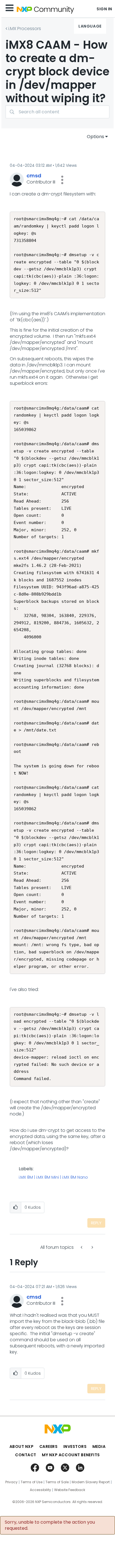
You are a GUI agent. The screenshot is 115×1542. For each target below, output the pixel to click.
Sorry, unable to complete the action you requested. (50, 1525)
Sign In (104, 9)
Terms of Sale (57, 1482)
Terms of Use (31, 1482)
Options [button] (95, 136)
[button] (62, 180)
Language (89, 26)
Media (99, 1446)
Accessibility (40, 1490)
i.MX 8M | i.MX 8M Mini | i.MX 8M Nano (53, 1177)
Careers (48, 1446)
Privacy (11, 1482)
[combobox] (57, 111)
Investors (75, 1446)
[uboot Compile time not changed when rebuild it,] (82, 1247)
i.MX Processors (24, 28)
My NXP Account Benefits (71, 1455)
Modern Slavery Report (91, 1482)
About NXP (21, 1446)
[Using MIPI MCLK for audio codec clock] (92, 1247)
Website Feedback (69, 1490)
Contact (25, 1455)
